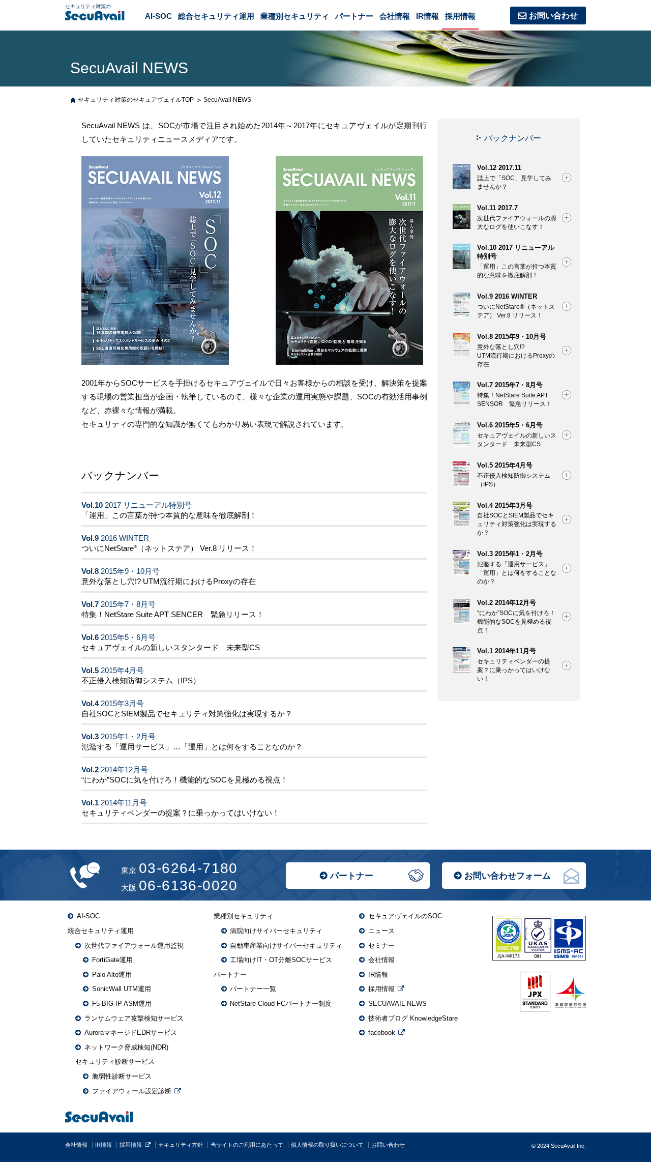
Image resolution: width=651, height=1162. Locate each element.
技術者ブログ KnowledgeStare (413, 1018)
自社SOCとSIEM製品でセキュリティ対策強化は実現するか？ (186, 713)
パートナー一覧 (253, 989)
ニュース (381, 931)
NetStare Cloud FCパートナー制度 (281, 1003)
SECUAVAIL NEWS (397, 1003)
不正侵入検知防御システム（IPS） (140, 680)
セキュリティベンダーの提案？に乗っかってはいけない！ (180, 812)
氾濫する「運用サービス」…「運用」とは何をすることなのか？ (192, 746)
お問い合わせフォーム (507, 876)
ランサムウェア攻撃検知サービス (134, 1018)
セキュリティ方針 (180, 1145)
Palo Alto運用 (112, 974)
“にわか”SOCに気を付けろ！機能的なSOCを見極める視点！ (184, 779)
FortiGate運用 (112, 960)
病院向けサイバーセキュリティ (276, 931)
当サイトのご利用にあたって (247, 1145)
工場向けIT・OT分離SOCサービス (281, 960)
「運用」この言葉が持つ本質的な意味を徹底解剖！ (169, 515)
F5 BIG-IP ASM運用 (122, 1003)
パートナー (351, 876)
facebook (381, 1032)
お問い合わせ (553, 15)
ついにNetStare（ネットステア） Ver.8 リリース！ (169, 548)
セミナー (381, 945)
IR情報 (427, 16)
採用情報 (460, 16)
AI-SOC (158, 16)
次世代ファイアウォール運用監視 (134, 945)
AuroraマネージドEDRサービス (130, 1032)
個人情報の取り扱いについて (327, 1145)
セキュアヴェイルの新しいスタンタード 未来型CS (170, 647)
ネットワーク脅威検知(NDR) (126, 1047)
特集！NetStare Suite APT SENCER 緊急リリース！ (172, 614)
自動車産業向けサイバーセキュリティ (286, 945)
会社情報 (394, 16)
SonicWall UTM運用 (121, 989)
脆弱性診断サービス (122, 1076)
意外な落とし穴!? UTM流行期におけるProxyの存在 (168, 581)
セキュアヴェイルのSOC (405, 916)
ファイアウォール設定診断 (131, 1091)
